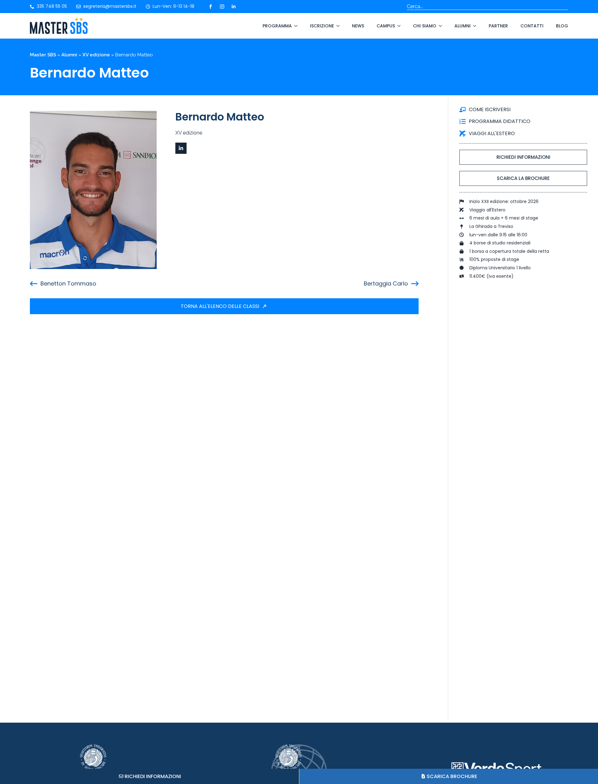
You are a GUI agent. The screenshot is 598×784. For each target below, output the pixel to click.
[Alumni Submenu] (473, 26)
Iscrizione (322, 26)
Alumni (462, 26)
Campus (386, 26)
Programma (277, 26)
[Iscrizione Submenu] (336, 26)
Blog (562, 26)
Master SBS (43, 55)
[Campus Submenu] (398, 26)
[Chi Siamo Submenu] (439, 26)
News (358, 26)
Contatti (531, 26)
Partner (498, 26)
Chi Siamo (424, 26)
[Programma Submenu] (294, 26)
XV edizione (96, 55)
